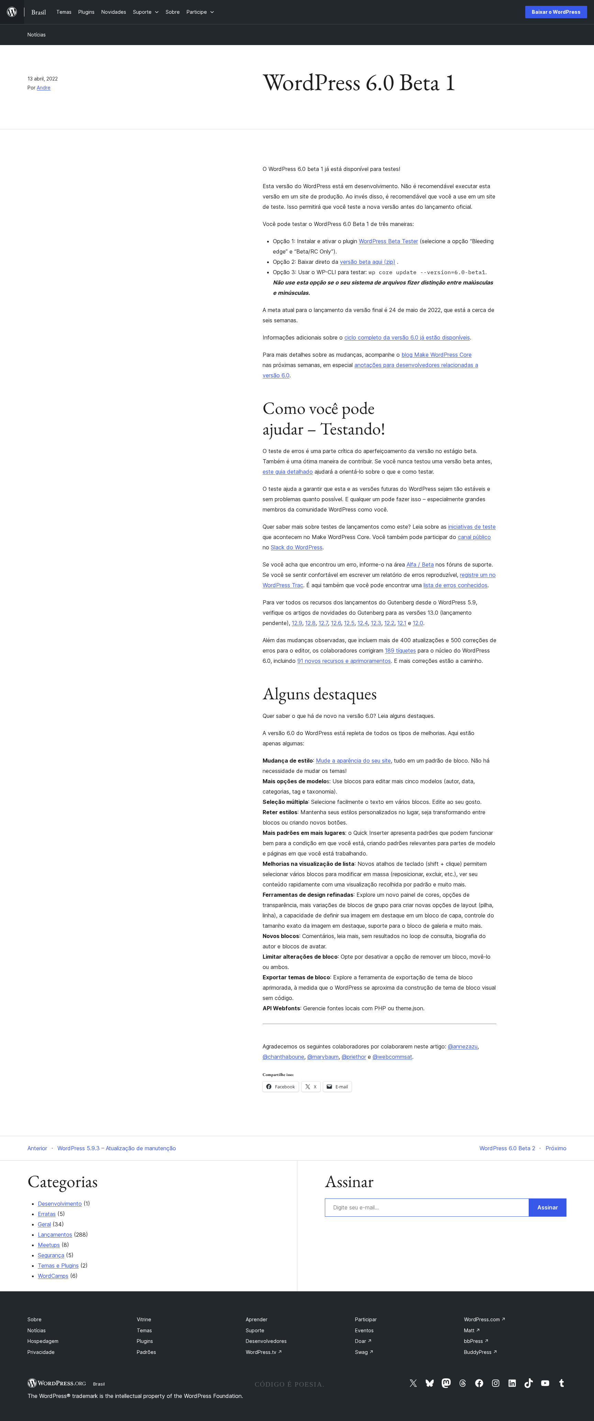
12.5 (349, 623)
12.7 (323, 623)
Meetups (49, 1244)
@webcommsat (392, 1056)
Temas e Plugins (58, 1265)
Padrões (146, 1352)
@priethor (354, 1056)
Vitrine (144, 1319)
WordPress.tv (264, 1352)
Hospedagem (43, 1341)
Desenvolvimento (60, 1203)
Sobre (35, 1319)
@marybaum (323, 1056)
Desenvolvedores (266, 1341)
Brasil (99, 1384)
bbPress (476, 1341)
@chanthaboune (283, 1056)
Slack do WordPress (296, 547)
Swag (364, 1352)
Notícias (37, 34)
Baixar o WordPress (556, 12)
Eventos (364, 1330)
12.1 (401, 623)
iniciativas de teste (472, 526)
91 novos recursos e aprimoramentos (344, 660)
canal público (474, 537)
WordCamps (53, 1275)
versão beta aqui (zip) (367, 261)
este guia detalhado (288, 471)
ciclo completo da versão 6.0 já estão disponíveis (407, 337)
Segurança (51, 1255)
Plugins (145, 1341)
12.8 (310, 623)
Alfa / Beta (420, 564)
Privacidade (41, 1352)
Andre (44, 87)
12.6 (336, 623)
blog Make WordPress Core (437, 354)
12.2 (389, 623)
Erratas (47, 1213)
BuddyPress (480, 1352)
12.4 (363, 623)
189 (390, 650)
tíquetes (406, 650)
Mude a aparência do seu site (353, 760)
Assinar (547, 1207)
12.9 (297, 623)
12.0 (418, 623)
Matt (472, 1330)
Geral (44, 1224)
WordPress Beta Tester (388, 241)
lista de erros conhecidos (455, 585)
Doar (363, 1341)
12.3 (376, 623)
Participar (366, 1319)
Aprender (256, 1319)
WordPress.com (485, 1319)
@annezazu (462, 1046)
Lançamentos (55, 1234)
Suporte (255, 1330)
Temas (144, 1330)
